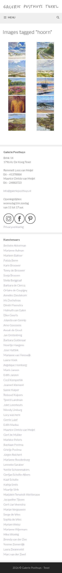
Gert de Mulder (12, 434)
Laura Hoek (10, 360)
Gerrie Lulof (10, 419)
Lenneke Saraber (13, 464)
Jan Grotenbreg (12, 335)
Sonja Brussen (11, 275)
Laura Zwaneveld (13, 549)
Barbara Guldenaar (14, 340)
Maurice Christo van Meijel (19, 429)
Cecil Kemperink (13, 379)
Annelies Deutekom (15, 295)
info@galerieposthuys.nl (17, 190)
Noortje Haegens (13, 345)
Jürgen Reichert (12, 454)
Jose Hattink (11, 350)
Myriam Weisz (11, 524)
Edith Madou (11, 424)
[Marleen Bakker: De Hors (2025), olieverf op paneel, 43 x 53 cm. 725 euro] (45, 68)
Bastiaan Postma (13, 444)
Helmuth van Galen (14, 310)
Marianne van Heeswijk (17, 355)
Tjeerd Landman (13, 399)
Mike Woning (11, 534)
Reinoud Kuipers (13, 394)
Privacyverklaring (13, 226)
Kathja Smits (10, 484)
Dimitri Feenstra (13, 305)
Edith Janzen (10, 375)
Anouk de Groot (12, 330)
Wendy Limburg (12, 409)
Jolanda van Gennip (14, 320)
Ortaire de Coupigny (15, 290)
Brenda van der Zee (15, 539)
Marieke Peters (12, 439)
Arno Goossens (12, 325)
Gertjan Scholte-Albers (16, 474)
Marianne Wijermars (15, 529)
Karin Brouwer (12, 265)
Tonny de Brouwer (14, 270)
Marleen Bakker (13, 255)
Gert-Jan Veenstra (14, 504)
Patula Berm (10, 260)
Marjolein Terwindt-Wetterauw (21, 494)
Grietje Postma (12, 449)
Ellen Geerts (10, 315)
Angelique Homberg (15, 365)
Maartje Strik (11, 489)
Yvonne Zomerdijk (14, 544)
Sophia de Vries (12, 519)
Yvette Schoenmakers (16, 469)
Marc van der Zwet (14, 554)
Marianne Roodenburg (16, 459)
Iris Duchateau (12, 300)
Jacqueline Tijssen (13, 499)
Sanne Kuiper (11, 389)
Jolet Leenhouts (13, 404)
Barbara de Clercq (14, 285)
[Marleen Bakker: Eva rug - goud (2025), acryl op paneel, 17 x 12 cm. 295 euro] (17, 104)
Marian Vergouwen (14, 509)
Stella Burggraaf (12, 280)
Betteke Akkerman (14, 245)
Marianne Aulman (13, 250)
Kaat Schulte (10, 479)
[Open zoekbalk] (58, 17)
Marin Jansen (11, 370)
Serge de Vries (11, 514)
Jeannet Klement (13, 384)
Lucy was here (11, 414)
